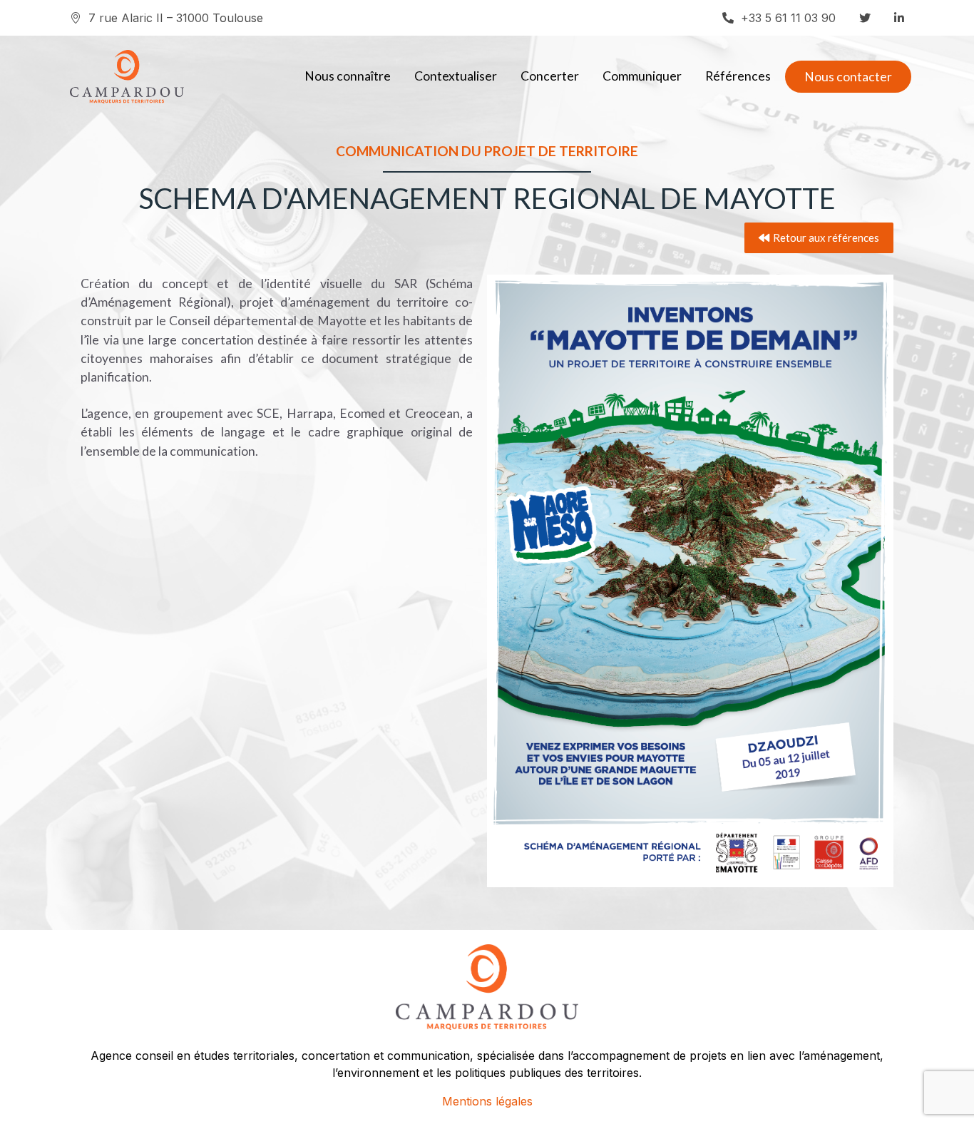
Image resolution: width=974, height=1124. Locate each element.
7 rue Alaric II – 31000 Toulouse (175, 18)
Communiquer (642, 75)
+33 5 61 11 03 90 (788, 18)
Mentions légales (487, 1101)
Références (738, 75)
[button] (818, 238)
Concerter (550, 75)
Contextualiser (455, 75)
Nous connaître (347, 75)
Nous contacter (848, 76)
